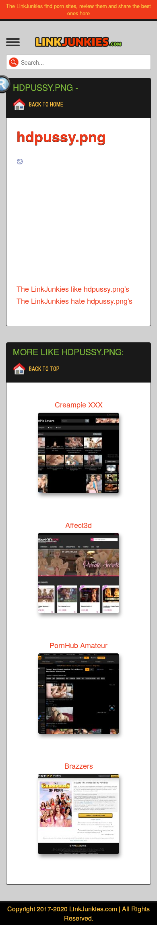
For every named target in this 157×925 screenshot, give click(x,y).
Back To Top (44, 369)
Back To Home (46, 104)
